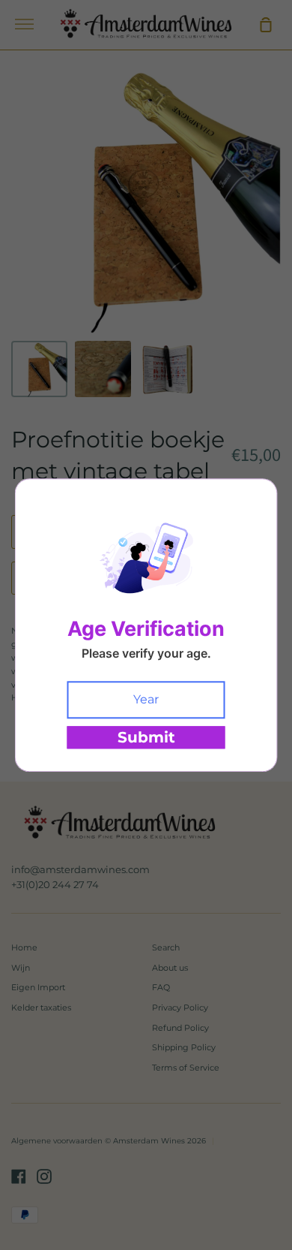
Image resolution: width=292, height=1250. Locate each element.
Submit (146, 737)
